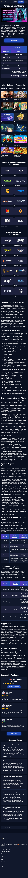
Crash (16, 88)
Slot (23, 88)
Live (10, 88)
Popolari (3, 88)
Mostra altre (14, 733)
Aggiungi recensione (14, 686)
